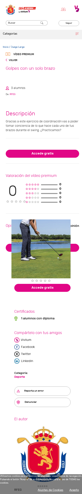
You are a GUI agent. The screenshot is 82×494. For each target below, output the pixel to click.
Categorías (10, 33)
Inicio (6, 47)
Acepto (74, 490)
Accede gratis (42, 153)
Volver (12, 60)
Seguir (69, 23)
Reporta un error (34, 390)
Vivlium (25, 340)
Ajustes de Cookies (50, 490)
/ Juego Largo (17, 47)
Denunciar (30, 402)
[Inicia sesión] (64, 8)
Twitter (25, 354)
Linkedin (26, 361)
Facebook (27, 347)
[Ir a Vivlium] (76, 9)
